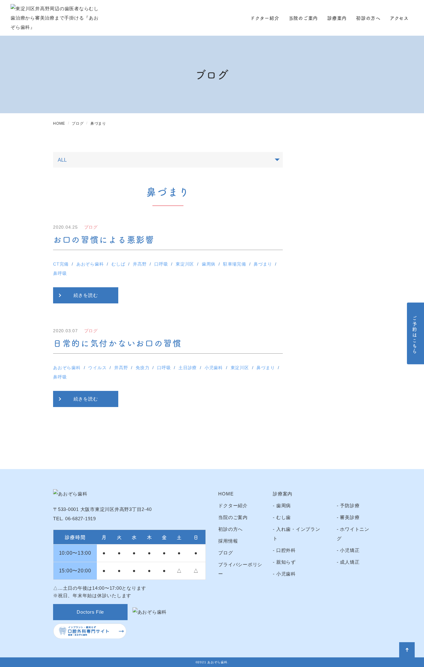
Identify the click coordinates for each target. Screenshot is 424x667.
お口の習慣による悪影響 (104, 239)
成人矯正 (349, 562)
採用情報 (228, 541)
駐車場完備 (234, 264)
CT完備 (61, 264)
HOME (225, 493)
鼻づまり (263, 264)
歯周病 (208, 264)
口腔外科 (286, 550)
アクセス (399, 18)
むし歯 (283, 517)
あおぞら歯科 (90, 264)
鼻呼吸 (60, 273)
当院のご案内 (303, 18)
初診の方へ (368, 18)
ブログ (225, 552)
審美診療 (349, 517)
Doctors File (90, 612)
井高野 (140, 264)
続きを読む (86, 295)
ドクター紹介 (264, 18)
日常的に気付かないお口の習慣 (117, 343)
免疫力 (142, 367)
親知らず (286, 562)
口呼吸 (161, 264)
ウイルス (97, 367)
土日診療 (187, 367)
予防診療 (349, 505)
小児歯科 (214, 367)
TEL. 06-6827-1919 (74, 518)
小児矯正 (349, 550)
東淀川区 (185, 264)
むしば (118, 264)
